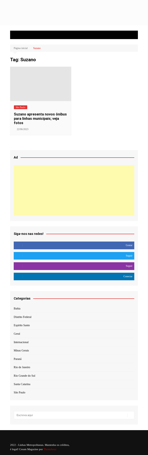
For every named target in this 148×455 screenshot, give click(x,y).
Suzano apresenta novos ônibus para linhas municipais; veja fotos (40, 118)
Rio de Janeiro (22, 367)
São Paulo (20, 107)
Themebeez (49, 449)
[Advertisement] (74, 190)
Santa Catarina (22, 384)
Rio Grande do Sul (24, 375)
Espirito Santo (22, 325)
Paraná (17, 358)
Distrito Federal (22, 316)
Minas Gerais (21, 350)
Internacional (21, 342)
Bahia (17, 308)
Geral (17, 333)
